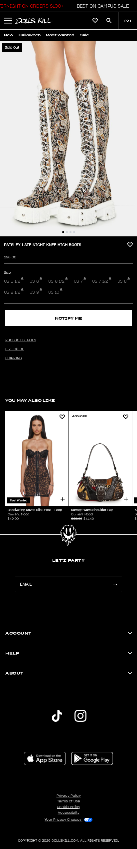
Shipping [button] (13, 358)
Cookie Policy (68, 807)
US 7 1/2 (100, 281)
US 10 (53, 292)
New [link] (8, 35)
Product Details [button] (20, 340)
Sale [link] (84, 35)
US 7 (78, 281)
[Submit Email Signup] (114, 584)
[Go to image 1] (63, 232)
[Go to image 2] (67, 232)
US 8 (122, 281)
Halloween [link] (30, 35)
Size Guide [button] (14, 349)
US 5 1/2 (12, 281)
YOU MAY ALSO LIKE (30, 400)
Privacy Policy (69, 795)
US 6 (34, 281)
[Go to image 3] (70, 232)
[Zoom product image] (68, 138)
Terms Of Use (68, 801)
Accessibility (68, 812)
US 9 (34, 292)
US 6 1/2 (56, 281)
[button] (101, 6)
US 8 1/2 (12, 292)
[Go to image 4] (74, 232)
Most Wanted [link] (60, 35)
